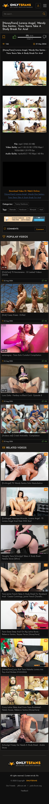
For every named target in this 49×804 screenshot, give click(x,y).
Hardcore (22, 209)
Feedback (24, 790)
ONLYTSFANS (31, 780)
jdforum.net (21, 785)
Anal (41, 209)
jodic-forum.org (36, 785)
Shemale (12, 209)
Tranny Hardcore (21, 204)
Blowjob (33, 209)
